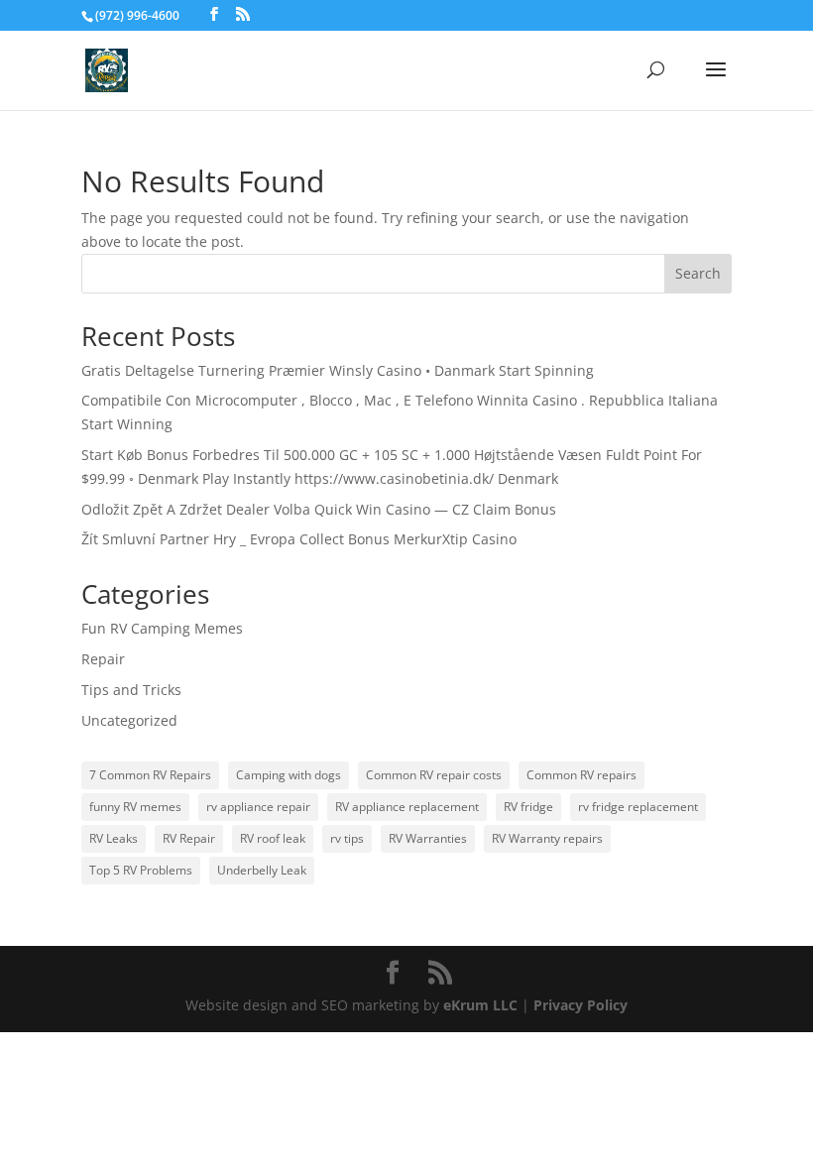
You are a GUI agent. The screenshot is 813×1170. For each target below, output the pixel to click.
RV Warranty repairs (547, 838)
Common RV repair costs (434, 774)
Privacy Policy (580, 1004)
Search (698, 273)
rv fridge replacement (638, 806)
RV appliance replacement (407, 806)
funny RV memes (135, 806)
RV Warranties (428, 838)
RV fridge (528, 806)
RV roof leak (272, 838)
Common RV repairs (581, 774)
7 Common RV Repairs (150, 774)
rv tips (347, 838)
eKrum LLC (480, 1004)
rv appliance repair (258, 806)
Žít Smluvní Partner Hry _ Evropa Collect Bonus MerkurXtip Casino (299, 538)
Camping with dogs (288, 774)
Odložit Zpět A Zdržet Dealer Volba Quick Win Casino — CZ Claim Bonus (318, 509)
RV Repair (189, 838)
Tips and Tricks (131, 689)
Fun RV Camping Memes (162, 628)
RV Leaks (113, 838)
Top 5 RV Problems (140, 870)
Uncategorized (129, 720)
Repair (103, 658)
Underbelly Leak (261, 870)
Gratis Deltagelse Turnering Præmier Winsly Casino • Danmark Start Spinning (337, 370)
